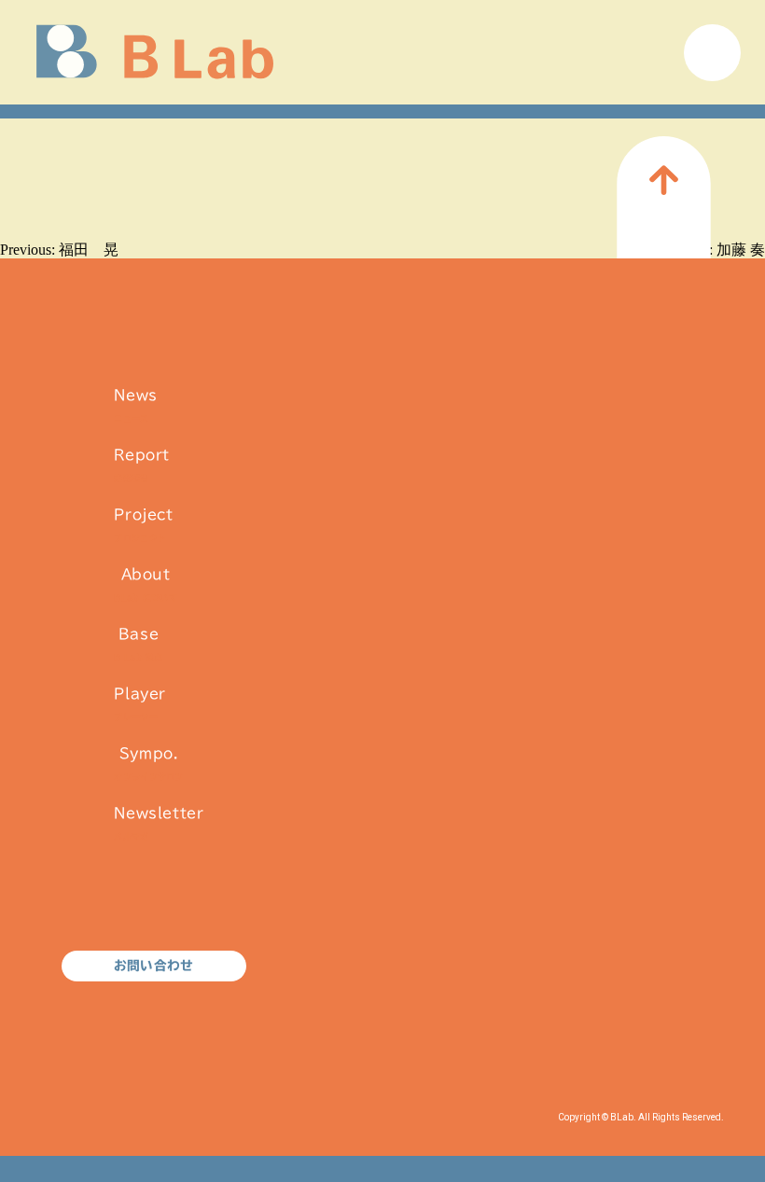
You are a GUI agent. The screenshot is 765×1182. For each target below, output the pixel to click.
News (135, 405)
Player (140, 704)
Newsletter (158, 823)
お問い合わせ (153, 965)
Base (138, 644)
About (145, 584)
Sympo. (148, 763)
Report (142, 465)
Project (143, 525)
